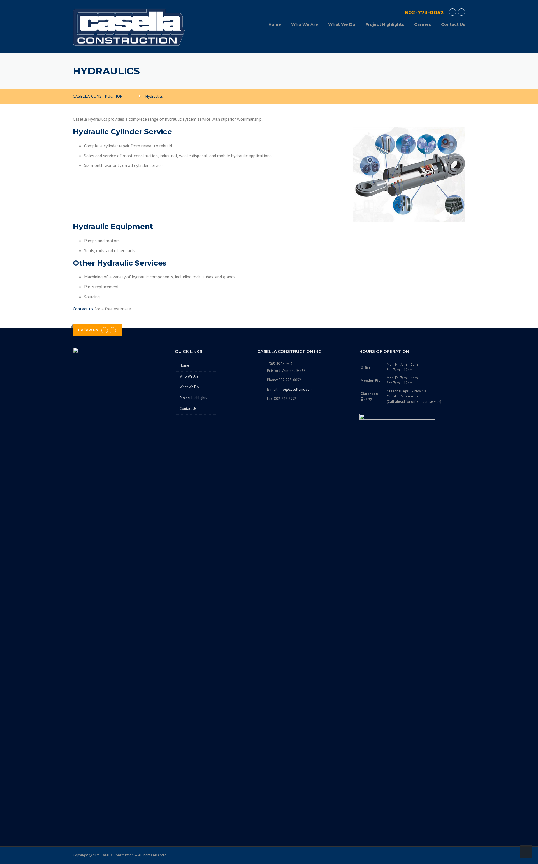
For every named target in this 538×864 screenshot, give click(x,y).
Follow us (88, 330)
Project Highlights (384, 24)
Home (274, 24)
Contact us (83, 309)
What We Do (341, 24)
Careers (422, 24)
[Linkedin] (461, 12)
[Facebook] (452, 12)
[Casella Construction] (129, 26)
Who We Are (304, 24)
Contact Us (453, 24)
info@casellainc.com (296, 389)
